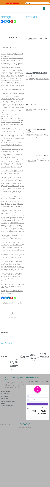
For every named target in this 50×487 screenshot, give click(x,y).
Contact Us (42, 0)
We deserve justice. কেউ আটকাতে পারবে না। (37, 156)
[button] (12, 3)
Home (32, 0)
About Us (36, 0)
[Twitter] (4, 1)
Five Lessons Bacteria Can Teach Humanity (37, 38)
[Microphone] (11, 1)
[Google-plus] (6, 1)
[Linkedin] (8, 21)
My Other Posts (13, 43)
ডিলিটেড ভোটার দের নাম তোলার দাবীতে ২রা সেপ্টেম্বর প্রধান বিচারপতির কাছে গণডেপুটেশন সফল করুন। (36, 73)
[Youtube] (8, 1)
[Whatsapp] (15, 21)
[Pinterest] (11, 21)
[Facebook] (2, 1)
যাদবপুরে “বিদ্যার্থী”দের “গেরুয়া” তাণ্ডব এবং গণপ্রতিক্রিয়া (36, 130)
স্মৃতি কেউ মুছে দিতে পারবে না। (33, 105)
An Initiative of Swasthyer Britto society (14, 379)
